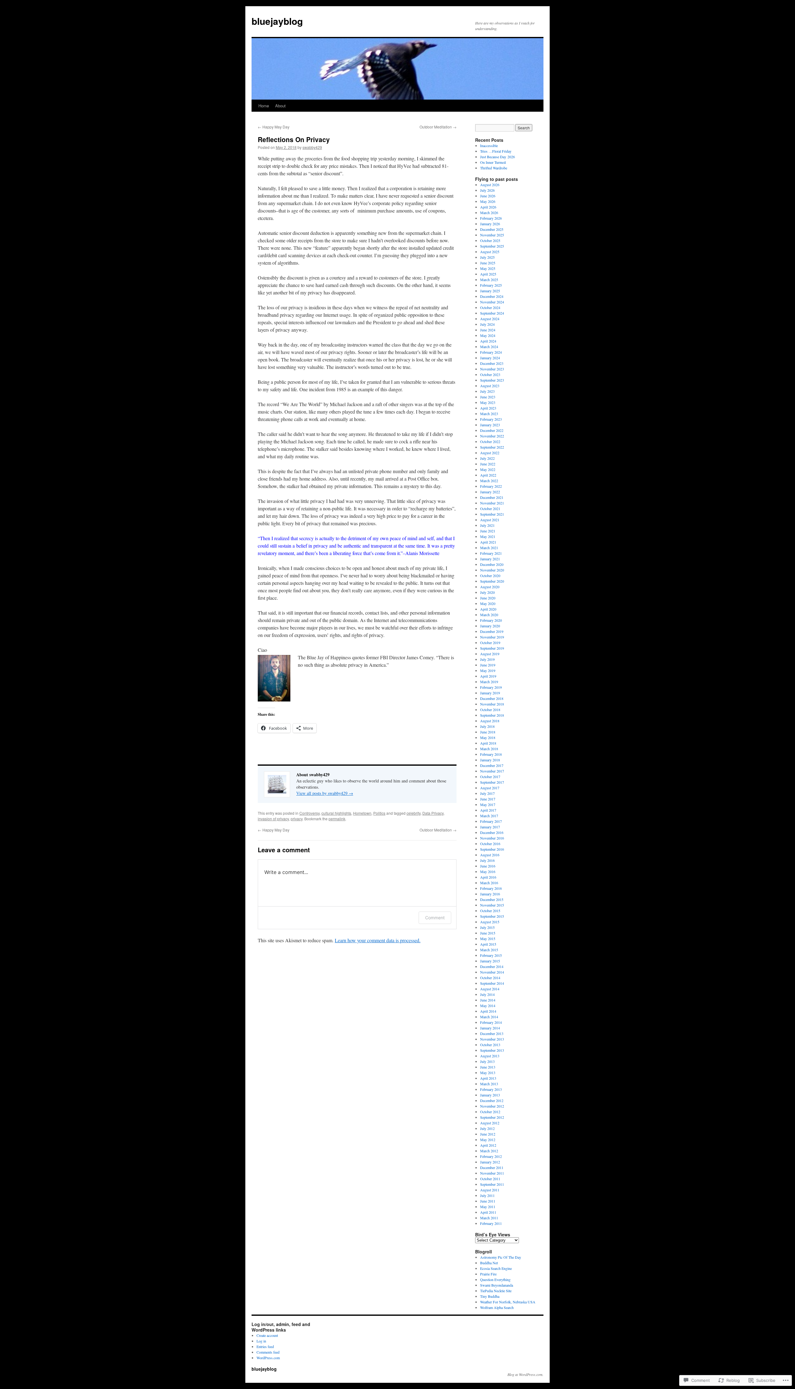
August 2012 (489, 1122)
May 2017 (487, 804)
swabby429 (312, 147)
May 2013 (487, 1072)
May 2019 (487, 670)
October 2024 (490, 307)
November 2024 (492, 301)
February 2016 (491, 888)
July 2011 (487, 1195)
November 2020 (492, 569)
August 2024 (489, 318)
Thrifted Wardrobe (493, 167)
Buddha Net (489, 1262)
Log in (261, 1340)
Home (263, 106)
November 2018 (492, 703)
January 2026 (490, 223)
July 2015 (487, 927)
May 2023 (487, 402)
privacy (296, 818)
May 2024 (487, 335)
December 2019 (491, 631)
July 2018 (487, 726)
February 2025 (491, 285)
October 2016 (490, 843)
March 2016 (489, 882)
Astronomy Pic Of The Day (500, 1257)
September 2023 (492, 380)
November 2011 (492, 1173)
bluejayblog (277, 21)
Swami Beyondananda (496, 1285)
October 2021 (490, 508)
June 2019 (487, 664)
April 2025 (488, 273)
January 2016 (490, 893)
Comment (435, 917)
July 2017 (487, 793)
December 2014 (491, 966)
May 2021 (487, 536)
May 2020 (487, 603)
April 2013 (488, 1078)
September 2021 (492, 514)
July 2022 (487, 458)
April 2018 (488, 743)
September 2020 (492, 581)
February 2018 (491, 754)
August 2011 (489, 1189)
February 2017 (491, 821)
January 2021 (490, 558)
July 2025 (487, 257)
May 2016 (487, 871)
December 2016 (491, 832)
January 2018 (490, 759)
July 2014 (487, 994)
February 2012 (491, 1156)
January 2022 (490, 491)
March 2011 (489, 1217)
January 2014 (490, 1027)
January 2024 (490, 357)
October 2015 (490, 910)
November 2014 (492, 972)
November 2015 (492, 905)
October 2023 (490, 374)
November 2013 (492, 1039)
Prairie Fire (488, 1273)
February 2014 (491, 1022)
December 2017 (491, 765)
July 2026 (487, 190)
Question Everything (495, 1279)
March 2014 (489, 1016)
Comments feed (268, 1352)
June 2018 (487, 731)
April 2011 (488, 1212)
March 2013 (489, 1083)
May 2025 (487, 268)
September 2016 (492, 849)
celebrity (413, 813)
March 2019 (489, 681)
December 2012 (491, 1100)
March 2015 (489, 949)
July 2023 (487, 391)
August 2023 (489, 385)
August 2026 (489, 184)
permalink (337, 818)
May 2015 (487, 938)
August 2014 (489, 988)
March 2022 (489, 480)
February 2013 (491, 1089)
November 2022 (492, 435)
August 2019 (489, 653)
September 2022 (492, 447)
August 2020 (489, 586)
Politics (379, 813)
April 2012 (488, 1145)
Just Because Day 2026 (497, 156)
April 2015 (488, 944)
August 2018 (489, 720)
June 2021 (487, 530)
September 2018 (492, 715)
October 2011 (490, 1178)
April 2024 (488, 340)
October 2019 (490, 642)
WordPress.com (268, 1357)
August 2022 (489, 452)
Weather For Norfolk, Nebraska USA (507, 1301)
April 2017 (488, 810)
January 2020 (490, 625)
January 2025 (490, 290)
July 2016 (487, 860)
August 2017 (489, 787)
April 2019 (488, 676)
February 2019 (491, 687)
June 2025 (487, 262)
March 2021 (489, 547)
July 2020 (487, 592)
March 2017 (489, 815)
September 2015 (492, 916)
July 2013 (487, 1061)
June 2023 (487, 396)
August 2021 (489, 519)
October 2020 (490, 575)
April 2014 (488, 1011)
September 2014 (492, 983)
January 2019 (490, 692)
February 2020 (491, 620)
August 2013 (489, 1055)
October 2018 (490, 709)
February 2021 (491, 553)
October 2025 (490, 240)
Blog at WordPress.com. (525, 1374)
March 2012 (489, 1150)
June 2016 (487, 865)
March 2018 (489, 748)
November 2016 (492, 838)
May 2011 (487, 1206)
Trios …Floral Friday (495, 151)
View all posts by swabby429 (324, 793)
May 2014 (487, 1005)
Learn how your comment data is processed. (377, 940)
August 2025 (489, 251)
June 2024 (487, 329)
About (280, 106)
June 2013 (487, 1066)
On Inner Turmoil (493, 162)
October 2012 (490, 1111)
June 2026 (487, 195)
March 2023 (489, 413)
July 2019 (487, 659)
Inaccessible (489, 145)
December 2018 (491, 698)
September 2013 (492, 1050)
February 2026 (491, 218)
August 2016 (489, 854)
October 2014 (490, 977)
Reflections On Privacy (294, 139)
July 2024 (487, 324)
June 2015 (487, 932)
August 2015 (489, 921)
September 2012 (492, 1117)
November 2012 (492, 1106)
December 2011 (491, 1167)
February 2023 (491, 419)
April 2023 (488, 407)
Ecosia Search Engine (496, 1268)
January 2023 (490, 424)
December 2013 (491, 1033)
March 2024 (489, 346)
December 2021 (491, 497)
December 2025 (491, 229)
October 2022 (490, 441)
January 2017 (490, 826)
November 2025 (492, 234)
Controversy (309, 813)
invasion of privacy (273, 818)
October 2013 (490, 1044)
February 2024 (491, 352)
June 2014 (487, 999)
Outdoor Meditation (438, 126)
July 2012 (487, 1128)
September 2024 (492, 313)
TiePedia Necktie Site (495, 1290)
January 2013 (490, 1094)
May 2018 (487, 737)
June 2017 (487, 798)
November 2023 (492, 368)
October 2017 (490, 776)
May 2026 (487, 201)
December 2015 (491, 899)
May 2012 (487, 1139)
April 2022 (488, 475)
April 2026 (488, 206)
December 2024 (491, 296)
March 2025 (489, 279)
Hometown (362, 813)
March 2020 (489, 614)
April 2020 (488, 609)
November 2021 (492, 502)
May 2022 (487, 469)
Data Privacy (432, 813)
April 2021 (488, 542)
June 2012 (487, 1133)
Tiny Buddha (489, 1296)
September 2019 (492, 648)
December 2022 (491, 430)
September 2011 (492, 1184)
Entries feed (265, 1346)
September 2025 (492, 246)
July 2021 (487, 525)
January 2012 (490, 1161)
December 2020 (491, 564)
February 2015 (491, 955)
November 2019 (492, 636)
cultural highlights (336, 813)
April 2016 (488, 877)
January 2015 (490, 960)
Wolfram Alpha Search (497, 1307)
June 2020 (487, 597)
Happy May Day (273, 126)
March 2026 (489, 212)
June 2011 (487, 1201)
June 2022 (487, 463)
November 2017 (492, 770)
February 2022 (491, 486)
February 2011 (491, 1223)
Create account (267, 1335)
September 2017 (492, 782)
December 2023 (491, 363)
